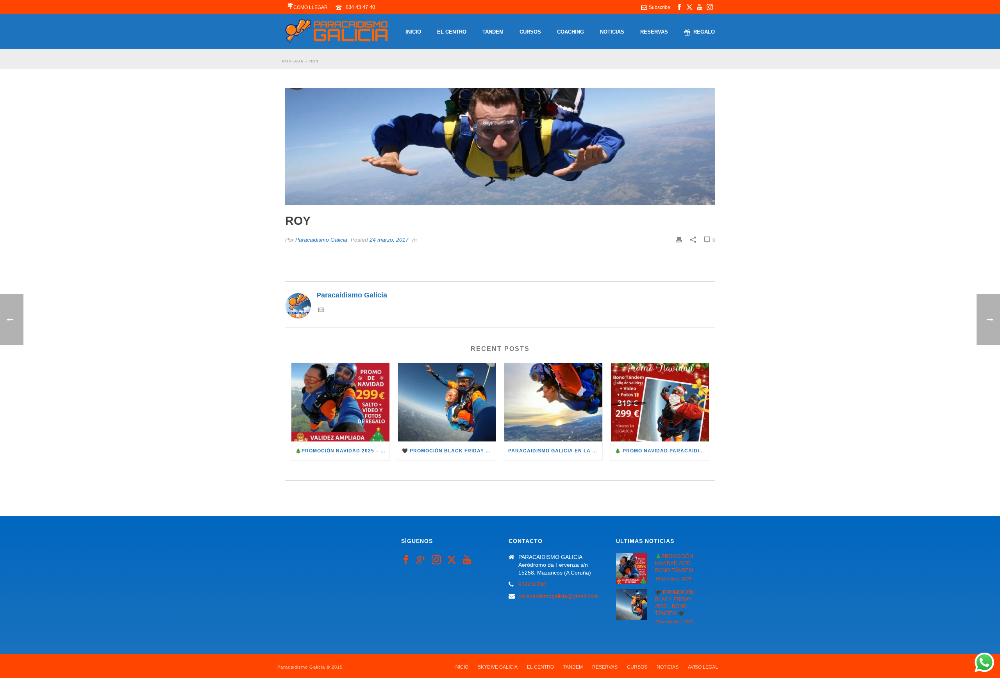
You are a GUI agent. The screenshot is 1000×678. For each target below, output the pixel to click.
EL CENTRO (451, 32)
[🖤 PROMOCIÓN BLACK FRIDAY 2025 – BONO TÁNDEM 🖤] (447, 402)
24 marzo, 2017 (389, 240)
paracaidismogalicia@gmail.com (558, 596)
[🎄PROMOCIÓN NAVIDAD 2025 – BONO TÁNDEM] (340, 402)
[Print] (679, 240)
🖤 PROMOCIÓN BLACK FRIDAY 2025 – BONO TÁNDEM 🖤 (449, 451)
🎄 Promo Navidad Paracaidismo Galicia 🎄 (662, 451)
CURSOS (530, 32)
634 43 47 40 (360, 7)
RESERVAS (654, 32)
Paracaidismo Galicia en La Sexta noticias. (555, 451)
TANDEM (493, 32)
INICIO (413, 32)
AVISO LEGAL (703, 667)
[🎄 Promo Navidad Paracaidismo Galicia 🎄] (660, 402)
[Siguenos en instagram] (436, 560)
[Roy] (500, 146)
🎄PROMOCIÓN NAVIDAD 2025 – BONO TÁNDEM (342, 451)
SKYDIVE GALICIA (498, 667)
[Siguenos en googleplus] (421, 560)
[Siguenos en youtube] (466, 560)
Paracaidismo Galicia (321, 240)
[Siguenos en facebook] (406, 560)
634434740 (532, 584)
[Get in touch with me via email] (321, 311)
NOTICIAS (612, 32)
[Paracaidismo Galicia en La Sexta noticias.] (553, 402)
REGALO (704, 32)
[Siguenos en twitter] (451, 560)
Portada (293, 61)
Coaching (570, 32)
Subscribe (659, 7)
